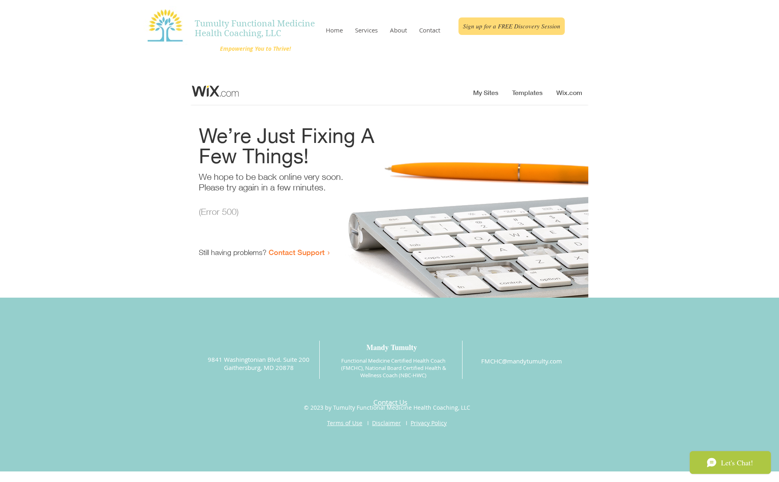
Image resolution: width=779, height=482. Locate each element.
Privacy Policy (429, 423)
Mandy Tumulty (391, 347)
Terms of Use (344, 423)
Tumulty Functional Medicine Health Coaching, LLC (255, 28)
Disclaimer (386, 423)
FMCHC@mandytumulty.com (521, 361)
